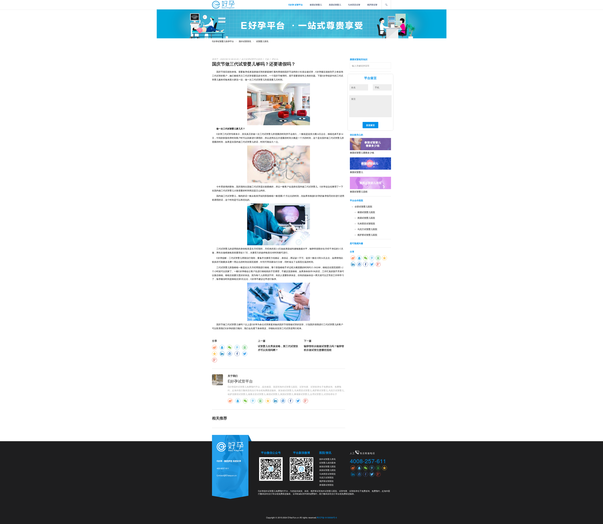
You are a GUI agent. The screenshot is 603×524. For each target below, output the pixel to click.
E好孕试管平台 (251, 59)
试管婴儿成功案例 (327, 462)
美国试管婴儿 (335, 4)
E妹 (267, 59)
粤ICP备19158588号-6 (327, 517)
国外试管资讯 (245, 41)
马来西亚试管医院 (366, 223)
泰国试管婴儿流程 (358, 191)
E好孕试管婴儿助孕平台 (223, 41)
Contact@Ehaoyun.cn (227, 475)
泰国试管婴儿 (316, 4)
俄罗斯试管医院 (326, 481)
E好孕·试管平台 (295, 4)
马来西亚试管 (354, 4)
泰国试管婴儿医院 (366, 212)
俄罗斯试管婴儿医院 (367, 234)
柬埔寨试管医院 (326, 484)
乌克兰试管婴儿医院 (367, 229)
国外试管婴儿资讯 (327, 459)
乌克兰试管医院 (326, 477)
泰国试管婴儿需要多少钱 (362, 152)
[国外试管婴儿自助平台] (223, 4)
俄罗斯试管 (372, 4)
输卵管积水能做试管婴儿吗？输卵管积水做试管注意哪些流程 (324, 348)
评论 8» (275, 59)
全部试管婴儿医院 (363, 206)
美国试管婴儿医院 (366, 217)
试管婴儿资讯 (262, 41)
